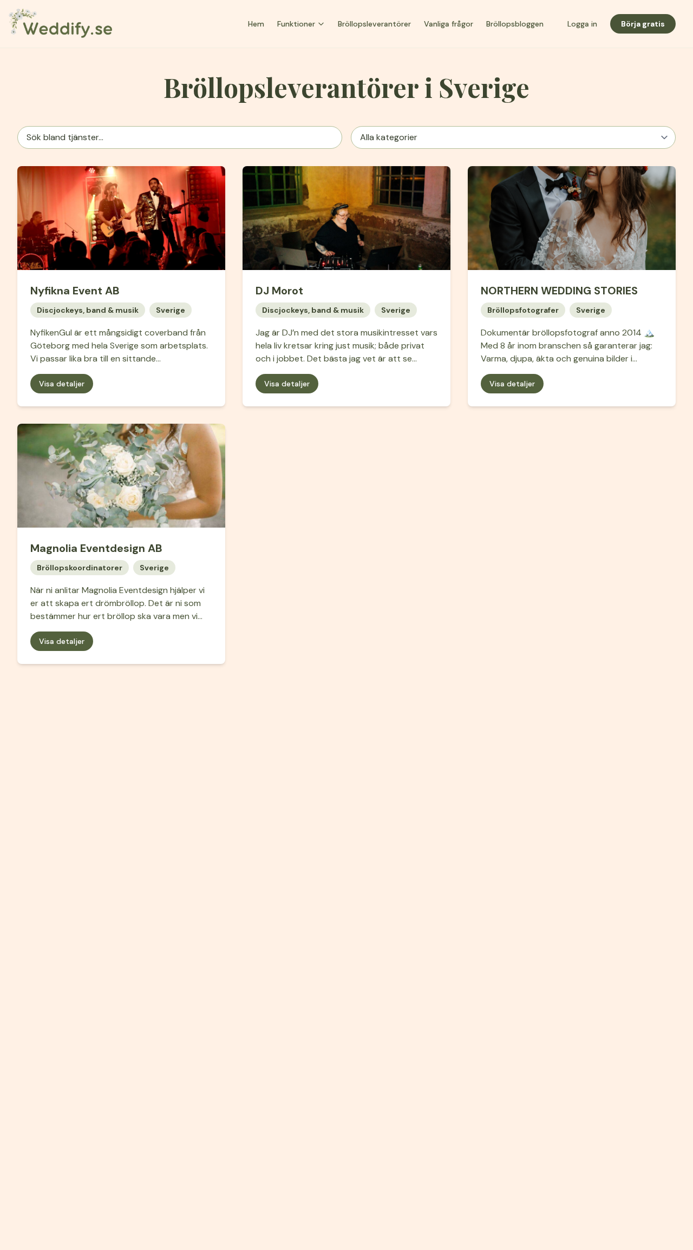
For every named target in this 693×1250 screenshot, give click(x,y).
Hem (256, 24)
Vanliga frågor (448, 24)
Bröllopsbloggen (515, 24)
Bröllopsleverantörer (374, 24)
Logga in (582, 24)
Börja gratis (643, 24)
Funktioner (296, 24)
